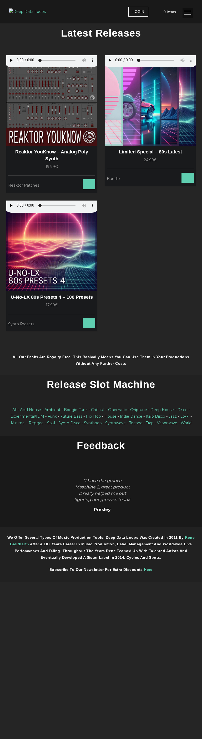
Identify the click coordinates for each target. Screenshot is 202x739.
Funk (52, 416)
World (186, 423)
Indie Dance (131, 416)
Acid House (30, 409)
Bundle (113, 178)
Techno (136, 423)
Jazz (173, 416)
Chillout (98, 409)
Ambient (52, 409)
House (110, 416)
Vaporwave (167, 423)
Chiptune (138, 409)
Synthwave (115, 423)
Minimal (18, 423)
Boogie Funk (76, 409)
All (14, 409)
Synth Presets (21, 324)
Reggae (36, 423)
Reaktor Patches (23, 185)
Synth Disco (69, 423)
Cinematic (117, 409)
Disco (182, 409)
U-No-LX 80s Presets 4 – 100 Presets (52, 297)
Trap (150, 423)
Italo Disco (155, 416)
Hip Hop (93, 416)
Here (148, 569)
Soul (51, 423)
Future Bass (71, 416)
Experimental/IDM (27, 416)
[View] (67, 184)
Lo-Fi (184, 416)
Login (138, 11)
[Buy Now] (74, 184)
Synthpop (93, 423)
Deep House (162, 409)
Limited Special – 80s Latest (150, 151)
